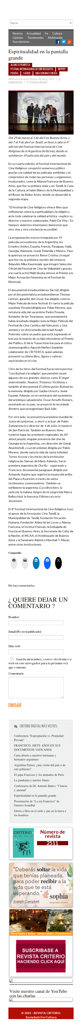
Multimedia (55, 37)
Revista (17, 33)
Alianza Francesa (20, 65)
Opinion (18, 37)
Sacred (26, 73)
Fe (46, 33)
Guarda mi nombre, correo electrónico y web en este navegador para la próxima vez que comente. (40, 663)
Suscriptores (21, 41)
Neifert (62, 69)
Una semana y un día (46, 73)
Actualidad (34, 33)
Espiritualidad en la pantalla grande (35, 795)
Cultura (57, 33)
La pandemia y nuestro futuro (31, 780)
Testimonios (35, 37)
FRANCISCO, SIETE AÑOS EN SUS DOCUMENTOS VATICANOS (37, 747)
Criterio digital (38, 82)
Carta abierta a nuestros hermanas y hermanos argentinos (35, 757)
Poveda (14, 73)
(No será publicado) (24, 632)
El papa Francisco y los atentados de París (39, 775)
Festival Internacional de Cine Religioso (32, 69)
